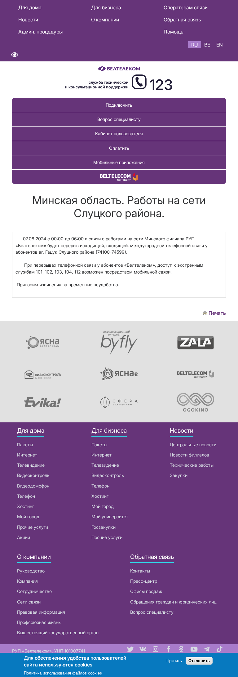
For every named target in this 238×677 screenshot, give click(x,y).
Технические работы (192, 465)
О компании (105, 19)
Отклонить (199, 660)
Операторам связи (186, 7)
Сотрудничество (34, 591)
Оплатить (119, 148)
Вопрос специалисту (119, 119)
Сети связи (29, 601)
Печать (217, 313)
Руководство (31, 570)
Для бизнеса (106, 7)
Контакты (140, 570)
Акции (23, 537)
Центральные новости (193, 444)
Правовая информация (41, 612)
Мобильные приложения (119, 162)
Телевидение (31, 465)
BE (207, 45)
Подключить (119, 105)
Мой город (28, 516)
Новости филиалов (189, 454)
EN (219, 45)
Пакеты (25, 444)
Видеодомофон (33, 485)
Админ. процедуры (40, 32)
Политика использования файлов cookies (63, 673)
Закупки (178, 475)
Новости (28, 19)
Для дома (30, 7)
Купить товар (119, 176)
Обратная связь (182, 19)
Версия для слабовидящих (14, 54)
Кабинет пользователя (119, 133)
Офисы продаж (146, 591)
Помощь (173, 32)
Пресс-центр (143, 581)
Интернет (27, 454)
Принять (174, 660)
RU (194, 45)
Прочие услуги (32, 527)
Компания (27, 581)
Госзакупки (103, 527)
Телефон (26, 496)
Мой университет (109, 516)
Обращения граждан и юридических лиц (173, 601)
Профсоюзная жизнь (39, 622)
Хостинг (25, 506)
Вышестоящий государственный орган (58, 632)
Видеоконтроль (33, 475)
